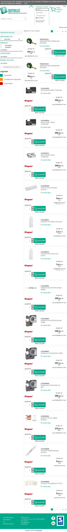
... (59, 31)
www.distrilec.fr (24, 524)
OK (26, 3)
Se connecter (40, 17)
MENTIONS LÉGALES (8, 524)
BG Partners (39, 530)
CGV (4, 521)
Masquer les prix (63, 27)
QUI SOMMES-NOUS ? (8, 517)
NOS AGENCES (7, 519)
